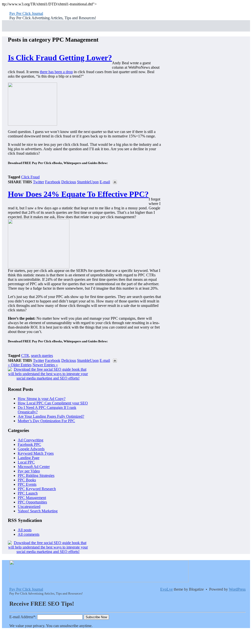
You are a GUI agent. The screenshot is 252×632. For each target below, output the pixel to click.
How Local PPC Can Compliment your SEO (53, 403)
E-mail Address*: (22, 617)
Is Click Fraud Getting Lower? (60, 57)
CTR (25, 355)
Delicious (68, 182)
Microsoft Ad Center (34, 467)
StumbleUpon (88, 182)
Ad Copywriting (30, 440)
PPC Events (27, 484)
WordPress (237, 589)
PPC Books (27, 480)
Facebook (52, 182)
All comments (28, 534)
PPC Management (32, 498)
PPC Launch (28, 493)
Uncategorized (29, 506)
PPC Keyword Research (37, 489)
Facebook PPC (29, 444)
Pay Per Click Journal (26, 13)
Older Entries (20, 365)
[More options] (115, 183)
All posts (25, 530)
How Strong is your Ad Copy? (41, 399)
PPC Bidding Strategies (36, 475)
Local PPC (26, 462)
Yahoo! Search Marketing (38, 511)
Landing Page (28, 458)
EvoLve (166, 589)
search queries (42, 355)
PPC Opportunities (32, 502)
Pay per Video (29, 471)
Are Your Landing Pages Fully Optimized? (51, 416)
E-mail (105, 182)
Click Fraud (30, 177)
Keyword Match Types (36, 453)
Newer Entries (45, 365)
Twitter (38, 182)
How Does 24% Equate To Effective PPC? (78, 194)
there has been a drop (56, 72)
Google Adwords (31, 449)
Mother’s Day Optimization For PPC (46, 421)
